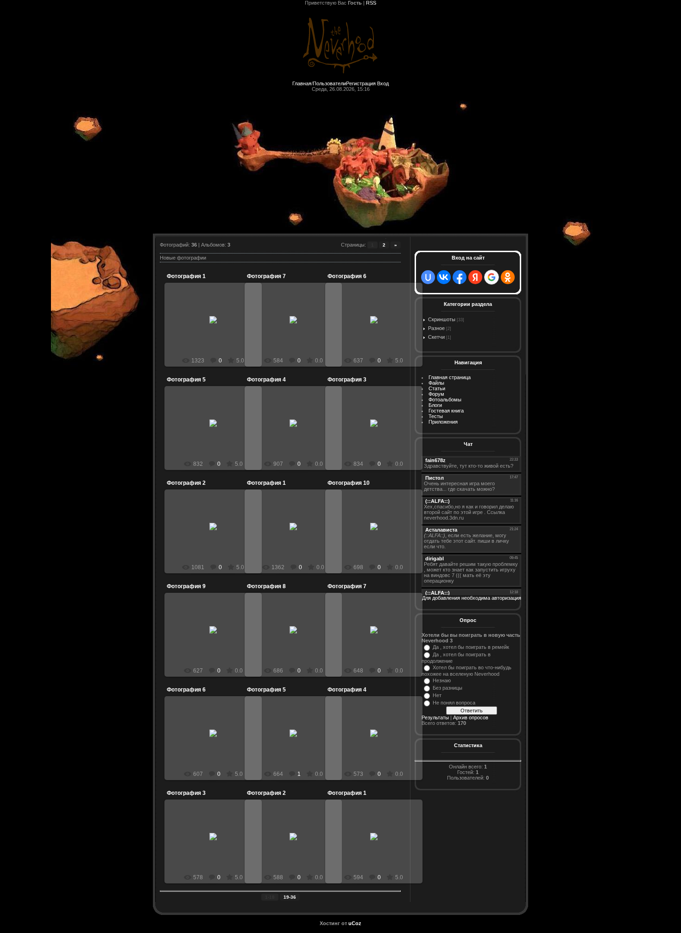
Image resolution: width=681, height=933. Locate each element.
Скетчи (436, 337)
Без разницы (447, 688)
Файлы (436, 383)
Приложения (443, 422)
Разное (436, 328)
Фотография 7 (266, 276)
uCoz (354, 923)
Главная (301, 83)
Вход (383, 83)
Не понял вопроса (454, 702)
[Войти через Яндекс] (475, 277)
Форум (436, 394)
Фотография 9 (186, 586)
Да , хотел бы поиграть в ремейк (471, 647)
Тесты (436, 416)
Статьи (437, 388)
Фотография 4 (266, 379)
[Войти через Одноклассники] (508, 277)
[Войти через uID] (428, 277)
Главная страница (450, 377)
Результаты (435, 717)
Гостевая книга (446, 410)
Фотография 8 (266, 586)
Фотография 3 (347, 379)
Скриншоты (441, 319)
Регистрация (361, 83)
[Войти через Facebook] (460, 277)
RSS (371, 3)
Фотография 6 (347, 276)
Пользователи (329, 83)
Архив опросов (470, 717)
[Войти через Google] (491, 277)
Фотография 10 (349, 483)
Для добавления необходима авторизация (471, 598)
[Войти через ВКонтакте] (444, 277)
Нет (437, 695)
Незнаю (442, 680)
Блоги (435, 405)
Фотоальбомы (445, 399)
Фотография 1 (186, 276)
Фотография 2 (186, 483)
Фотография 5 (186, 379)
